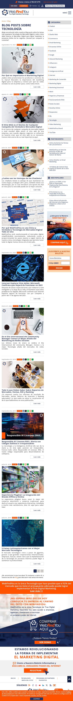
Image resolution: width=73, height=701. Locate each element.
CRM (51, 30)
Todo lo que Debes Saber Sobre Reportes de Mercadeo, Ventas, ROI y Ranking (23, 391)
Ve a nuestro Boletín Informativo (36, 668)
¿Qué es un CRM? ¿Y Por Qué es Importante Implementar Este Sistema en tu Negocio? (58, 184)
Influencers (53, 63)
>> (42, 571)
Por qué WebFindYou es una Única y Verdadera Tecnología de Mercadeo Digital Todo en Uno (22, 230)
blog (16, 577)
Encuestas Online (55, 47)
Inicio (4, 21)
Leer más (37, 87)
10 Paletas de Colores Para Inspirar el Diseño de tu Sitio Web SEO (59, 168)
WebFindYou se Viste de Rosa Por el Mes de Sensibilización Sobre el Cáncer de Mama (57, 152)
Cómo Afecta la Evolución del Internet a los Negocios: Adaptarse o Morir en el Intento (58, 203)
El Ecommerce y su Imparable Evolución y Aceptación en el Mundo (57, 193)
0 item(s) (34, 6)
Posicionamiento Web (56, 100)
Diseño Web (53, 34)
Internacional (48, 2)
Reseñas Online (54, 108)
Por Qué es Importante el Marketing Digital (23, 75)
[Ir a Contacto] (59, 228)
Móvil (51, 92)
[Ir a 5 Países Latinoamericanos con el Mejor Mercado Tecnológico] (19, 518)
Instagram (52, 67)
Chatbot (52, 26)
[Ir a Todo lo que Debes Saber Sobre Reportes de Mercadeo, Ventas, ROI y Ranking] (23, 359)
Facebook (52, 51)
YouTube (52, 132)
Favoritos (43, 680)
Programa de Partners (45, 678)
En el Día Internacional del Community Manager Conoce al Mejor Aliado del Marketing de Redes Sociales (20, 339)
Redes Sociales (54, 104)
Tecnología (53, 120)
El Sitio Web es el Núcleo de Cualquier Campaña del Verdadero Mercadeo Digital (22, 126)
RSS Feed (50, 685)
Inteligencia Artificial (56, 71)
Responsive (53, 112)
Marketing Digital (55, 83)
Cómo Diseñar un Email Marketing (57, 161)
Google (51, 55)
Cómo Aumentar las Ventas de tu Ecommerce (58, 144)
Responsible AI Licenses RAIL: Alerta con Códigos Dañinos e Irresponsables (21, 443)
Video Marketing (55, 124)
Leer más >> (36, 591)
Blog (9, 21)
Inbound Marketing (55, 59)
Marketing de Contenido (57, 79)
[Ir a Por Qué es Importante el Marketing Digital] (23, 45)
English (55, 2)
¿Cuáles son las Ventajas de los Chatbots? (22, 178)
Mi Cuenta (42, 6)
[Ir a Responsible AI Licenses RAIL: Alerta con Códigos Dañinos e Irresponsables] (23, 411)
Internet (52, 75)
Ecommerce (53, 38)
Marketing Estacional (56, 87)
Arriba (69, 679)
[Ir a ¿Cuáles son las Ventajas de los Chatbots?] (19, 148)
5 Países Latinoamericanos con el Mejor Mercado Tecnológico (21, 549)
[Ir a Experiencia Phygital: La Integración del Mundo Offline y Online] (19, 464)
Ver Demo (14, 6)
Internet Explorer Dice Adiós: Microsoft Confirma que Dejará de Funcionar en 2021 (22, 284)
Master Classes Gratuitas (55, 6)
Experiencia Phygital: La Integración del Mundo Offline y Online (21, 496)
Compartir (38, 6)
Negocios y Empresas (56, 96)
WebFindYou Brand (56, 128)
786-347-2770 (35, 2)
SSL (50, 116)
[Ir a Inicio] (16, 12)
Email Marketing (54, 43)
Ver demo (45, 642)
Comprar (36, 620)
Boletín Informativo (54, 685)
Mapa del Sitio (27, 680)
